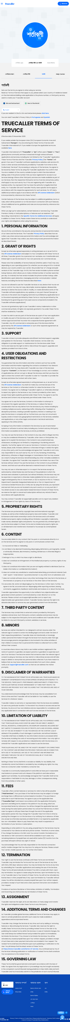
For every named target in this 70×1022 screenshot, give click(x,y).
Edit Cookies (56, 1018)
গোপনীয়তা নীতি (26, 74)
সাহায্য (31, 1006)
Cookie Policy (28, 1018)
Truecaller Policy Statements (40, 1020)
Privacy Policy (37, 160)
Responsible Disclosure (39, 1018)
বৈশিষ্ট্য (31, 992)
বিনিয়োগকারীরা (18, 992)
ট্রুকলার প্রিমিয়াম (34, 995)
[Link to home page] (10, 4)
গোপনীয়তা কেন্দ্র (19, 63)
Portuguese (36, 117)
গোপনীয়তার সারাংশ (9, 74)
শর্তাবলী (43, 74)
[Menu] (2, 3)
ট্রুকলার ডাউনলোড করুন (35, 988)
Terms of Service (19, 1018)
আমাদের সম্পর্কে (18, 988)
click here (45, 113)
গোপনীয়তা (32, 1003)
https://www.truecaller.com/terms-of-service (20, 949)
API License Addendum (46, 193)
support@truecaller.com (19, 665)
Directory (49, 1018)
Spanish (47, 117)
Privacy (12, 1018)
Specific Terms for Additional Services (37, 216)
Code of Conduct (26, 1020)
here (10, 148)
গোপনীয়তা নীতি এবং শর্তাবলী (35, 63)
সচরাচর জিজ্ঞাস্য (51, 63)
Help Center (60, 74)
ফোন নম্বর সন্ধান (34, 999)
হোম (45, 988)
